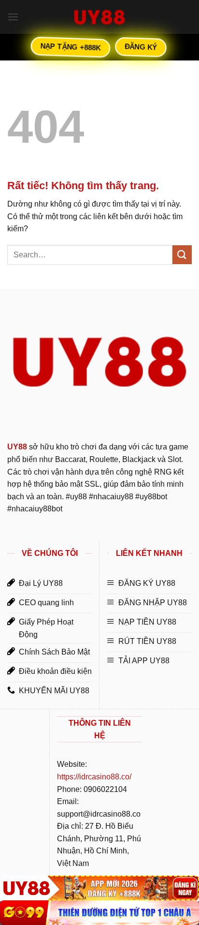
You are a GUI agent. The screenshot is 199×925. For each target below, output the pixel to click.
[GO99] (99, 912)
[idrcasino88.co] (99, 17)
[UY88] (99, 888)
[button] (13, 17)
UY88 (17, 447)
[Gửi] (182, 254)
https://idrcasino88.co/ (94, 777)
